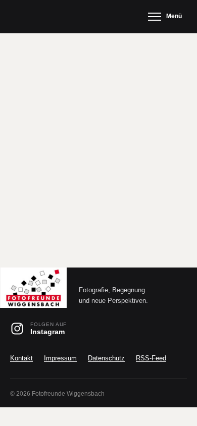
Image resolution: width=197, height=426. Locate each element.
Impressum (60, 358)
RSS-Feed (151, 358)
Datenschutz (106, 358)
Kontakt (21, 358)
